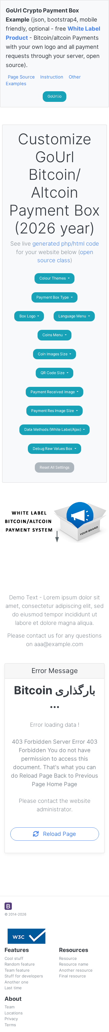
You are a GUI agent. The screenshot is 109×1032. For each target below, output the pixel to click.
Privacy (11, 1018)
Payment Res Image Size (53, 410)
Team (10, 1006)
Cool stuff (14, 958)
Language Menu (72, 316)
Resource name (73, 964)
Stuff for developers (24, 975)
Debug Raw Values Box (53, 448)
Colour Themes (53, 278)
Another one (16, 982)
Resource (68, 958)
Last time (13, 987)
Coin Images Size (53, 354)
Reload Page (57, 833)
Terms (10, 1024)
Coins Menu (53, 335)
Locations (14, 1012)
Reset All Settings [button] (54, 467)
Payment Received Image (53, 392)
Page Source (21, 77)
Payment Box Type (53, 297)
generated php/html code (65, 243)
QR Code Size (53, 372)
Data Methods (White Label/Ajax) (53, 429)
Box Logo (27, 316)
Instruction (51, 77)
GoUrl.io (54, 96)
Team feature (17, 970)
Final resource (72, 975)
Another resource (76, 970)
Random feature (20, 964)
